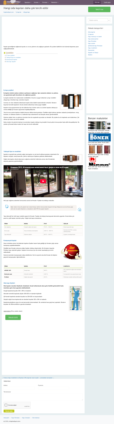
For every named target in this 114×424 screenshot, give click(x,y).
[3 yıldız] (7, 311)
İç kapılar (18, 12)
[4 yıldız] (8, 311)
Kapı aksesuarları (93, 39)
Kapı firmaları (92, 41)
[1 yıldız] (4, 311)
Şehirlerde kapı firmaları (95, 46)
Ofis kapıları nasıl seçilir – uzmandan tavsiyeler (39, 378)
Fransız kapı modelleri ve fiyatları (13, 378)
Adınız (5, 385)
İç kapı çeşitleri (10, 55)
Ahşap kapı (26, 12)
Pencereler (91, 50)
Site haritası (36, 418)
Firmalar (45, 2)
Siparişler (27, 2)
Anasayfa (6, 418)
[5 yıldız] (10, 311)
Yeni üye (97, 2)
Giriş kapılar (91, 32)
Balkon (90, 55)
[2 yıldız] (5, 311)
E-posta (40, 385)
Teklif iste (99, 9)
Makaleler (54, 2)
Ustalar (36, 2)
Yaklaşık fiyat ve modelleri (13, 57)
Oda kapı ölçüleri (11, 61)
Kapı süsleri (91, 43)
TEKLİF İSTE (13, 317)
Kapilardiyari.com (9, 12)
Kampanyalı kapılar (11, 59)
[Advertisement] (18, 32)
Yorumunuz (7, 392)
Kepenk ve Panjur (93, 52)
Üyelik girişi (107, 2)
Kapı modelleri (92, 48)
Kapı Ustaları (26, 418)
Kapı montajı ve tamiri (95, 36)
